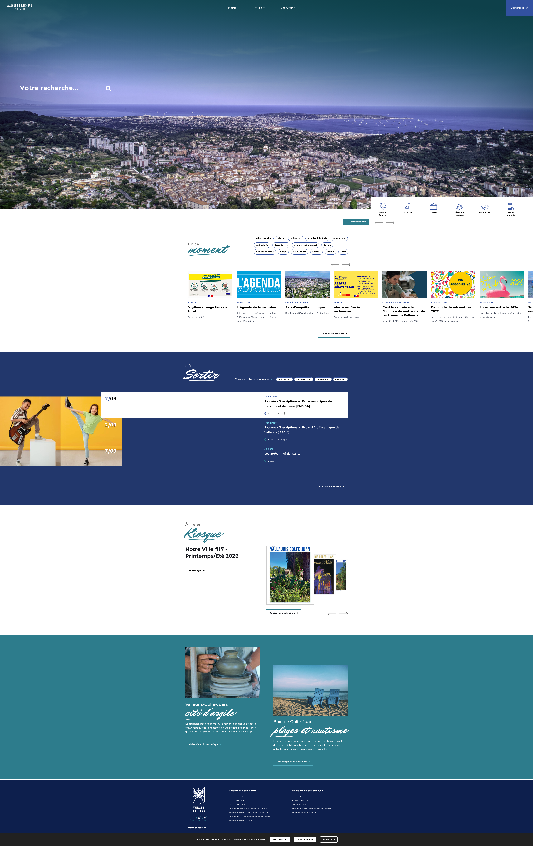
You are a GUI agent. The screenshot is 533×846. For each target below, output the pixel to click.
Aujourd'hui (284, 379)
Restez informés (511, 213)
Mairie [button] (232, 7)
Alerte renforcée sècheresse (347, 309)
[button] (332, 613)
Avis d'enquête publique (305, 307)
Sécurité (316, 251)
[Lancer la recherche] (108, 89)
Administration (263, 238)
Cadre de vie (262, 245)
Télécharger (195, 570)
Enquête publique (265, 251)
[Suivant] (346, 264)
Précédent (379, 222)
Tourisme (408, 212)
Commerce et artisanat (305, 245)
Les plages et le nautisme (292, 761)
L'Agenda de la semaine (256, 307)
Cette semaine (303, 379)
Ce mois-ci (340, 379)
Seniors (330, 251)
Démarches (517, 7)
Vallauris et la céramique (203, 744)
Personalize (329, 839)
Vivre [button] (258, 7)
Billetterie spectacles (459, 213)
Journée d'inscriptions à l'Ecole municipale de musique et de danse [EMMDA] (298, 404)
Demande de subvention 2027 (451, 309)
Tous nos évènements (330, 486)
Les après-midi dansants (282, 453)
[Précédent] (335, 264)
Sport (343, 251)
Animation (295, 238)
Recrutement (485, 212)
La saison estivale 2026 (499, 307)
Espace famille (382, 213)
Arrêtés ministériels (317, 238)
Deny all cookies (305, 839)
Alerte (281, 238)
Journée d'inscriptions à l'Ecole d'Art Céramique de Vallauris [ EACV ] (302, 430)
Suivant (390, 222)
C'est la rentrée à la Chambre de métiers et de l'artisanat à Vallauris (403, 311)
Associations (339, 238)
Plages (283, 251)
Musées (433, 212)
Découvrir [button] (286, 7)
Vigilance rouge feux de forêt (207, 309)
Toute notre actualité (332, 333)
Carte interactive (358, 222)
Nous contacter (197, 827)
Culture (327, 245)
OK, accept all (280, 839)
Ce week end (323, 379)
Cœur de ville (281, 245)
